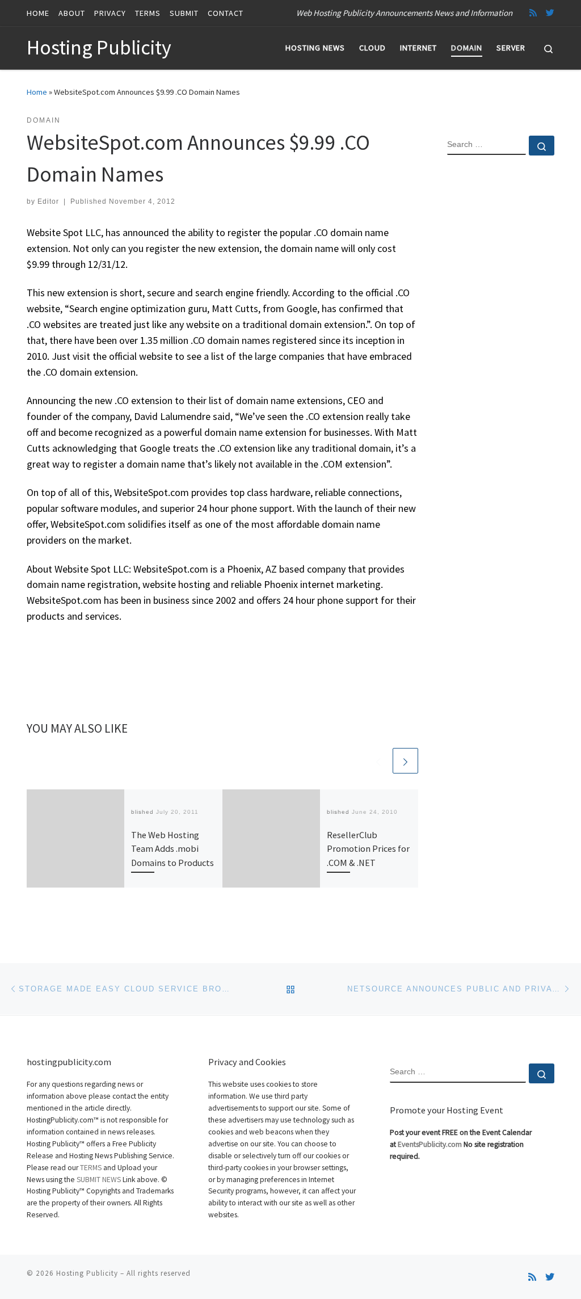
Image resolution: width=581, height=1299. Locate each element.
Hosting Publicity (87, 1273)
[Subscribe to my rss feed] (533, 12)
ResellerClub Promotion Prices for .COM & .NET (368, 848)
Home (37, 92)
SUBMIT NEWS (99, 1179)
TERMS (91, 1167)
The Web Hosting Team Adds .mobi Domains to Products (172, 848)
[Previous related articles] (378, 760)
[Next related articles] (405, 760)
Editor (48, 201)
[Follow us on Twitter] (550, 12)
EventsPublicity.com (430, 1144)
